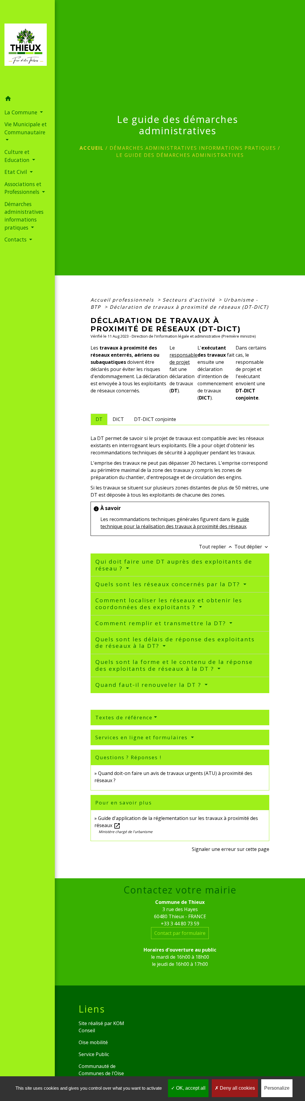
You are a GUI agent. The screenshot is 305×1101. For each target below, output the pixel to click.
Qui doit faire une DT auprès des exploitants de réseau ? (173, 565)
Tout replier (216, 546)
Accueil (92, 148)
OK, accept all (190, 1088)
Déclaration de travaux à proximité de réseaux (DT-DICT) (189, 307)
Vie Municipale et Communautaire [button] (25, 128)
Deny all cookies (237, 1088)
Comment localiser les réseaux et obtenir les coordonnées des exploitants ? (168, 603)
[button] (27, 99)
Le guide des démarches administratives (180, 155)
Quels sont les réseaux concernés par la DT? (168, 584)
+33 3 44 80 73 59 (180, 923)
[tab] (99, 419)
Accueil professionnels (123, 300)
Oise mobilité (93, 1042)
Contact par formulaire (180, 933)
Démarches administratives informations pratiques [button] (23, 215)
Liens (92, 1009)
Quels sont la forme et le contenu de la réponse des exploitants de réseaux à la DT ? (174, 665)
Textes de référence (123, 717)
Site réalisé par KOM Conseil (101, 1027)
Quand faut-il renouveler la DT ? (149, 685)
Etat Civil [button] (16, 171)
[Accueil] (27, 46)
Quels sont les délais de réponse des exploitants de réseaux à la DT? (175, 642)
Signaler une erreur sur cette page (230, 849)
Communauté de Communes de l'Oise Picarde (101, 1073)
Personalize (277, 1088)
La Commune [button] (21, 112)
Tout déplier (251, 546)
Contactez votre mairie (180, 890)
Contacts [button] (16, 239)
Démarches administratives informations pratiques (193, 148)
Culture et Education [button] (17, 155)
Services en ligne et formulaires (142, 737)
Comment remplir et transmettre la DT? (161, 623)
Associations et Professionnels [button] (22, 187)
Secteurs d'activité (190, 300)
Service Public (94, 1054)
